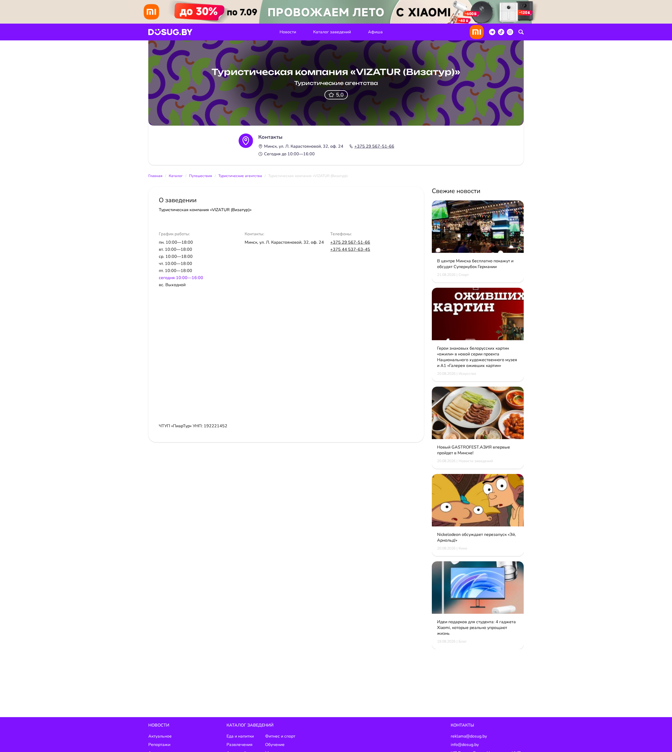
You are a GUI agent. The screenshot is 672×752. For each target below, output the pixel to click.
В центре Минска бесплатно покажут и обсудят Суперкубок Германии (475, 264)
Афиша (375, 32)
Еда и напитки (240, 736)
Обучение (275, 745)
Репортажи (159, 745)
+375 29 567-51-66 (374, 146)
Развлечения (240, 745)
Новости (288, 32)
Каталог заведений (332, 32)
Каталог (176, 175)
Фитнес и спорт (280, 736)
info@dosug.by (465, 745)
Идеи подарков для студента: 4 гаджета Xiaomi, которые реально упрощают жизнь (476, 627)
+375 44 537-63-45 (350, 249)
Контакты (462, 725)
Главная (155, 175)
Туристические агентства (240, 175)
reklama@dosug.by (469, 736)
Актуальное (160, 736)
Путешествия (200, 175)
